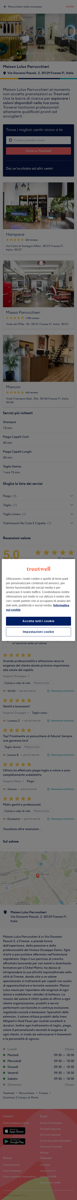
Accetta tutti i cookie (38, 621)
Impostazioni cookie (38, 631)
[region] (38, 600)
